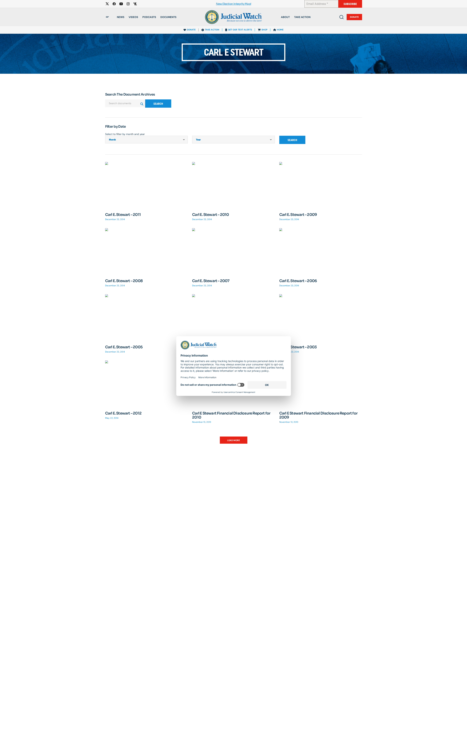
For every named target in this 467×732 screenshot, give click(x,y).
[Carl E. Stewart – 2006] (320, 251)
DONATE (191, 29)
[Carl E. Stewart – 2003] (320, 317)
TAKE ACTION (212, 29)
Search (158, 103)
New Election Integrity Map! (233, 4)
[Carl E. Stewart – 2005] (146, 317)
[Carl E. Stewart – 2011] (146, 185)
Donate (354, 17)
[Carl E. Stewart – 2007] (233, 251)
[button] (107, 17)
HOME (280, 29)
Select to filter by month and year (125, 134)
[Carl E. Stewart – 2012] (146, 383)
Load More (233, 440)
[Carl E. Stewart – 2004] (233, 317)
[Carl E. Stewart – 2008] (146, 251)
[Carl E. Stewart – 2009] (320, 185)
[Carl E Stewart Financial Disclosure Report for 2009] (320, 383)
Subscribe (350, 4)
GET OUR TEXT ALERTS (240, 29)
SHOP (264, 29)
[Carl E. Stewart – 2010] (233, 185)
